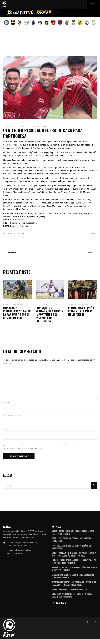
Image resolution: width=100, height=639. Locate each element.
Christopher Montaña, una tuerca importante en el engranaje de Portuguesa (49, 314)
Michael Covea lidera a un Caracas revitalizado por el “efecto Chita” (73, 532)
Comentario (10, 363)
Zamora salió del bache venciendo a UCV (69, 589)
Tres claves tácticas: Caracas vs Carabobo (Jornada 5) (71, 540)
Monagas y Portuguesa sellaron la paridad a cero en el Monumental (17, 313)
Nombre (7, 402)
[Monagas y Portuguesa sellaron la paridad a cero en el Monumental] (17, 289)
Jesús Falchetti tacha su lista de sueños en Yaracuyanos (71, 547)
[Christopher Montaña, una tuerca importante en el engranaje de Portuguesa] (50, 289)
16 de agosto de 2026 (79, 305)
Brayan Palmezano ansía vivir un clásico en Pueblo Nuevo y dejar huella (74, 569)
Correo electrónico (14, 416)
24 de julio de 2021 (36, 126)
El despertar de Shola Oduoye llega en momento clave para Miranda (73, 576)
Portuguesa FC (10, 233)
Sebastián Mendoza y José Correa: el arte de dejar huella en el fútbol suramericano (74, 583)
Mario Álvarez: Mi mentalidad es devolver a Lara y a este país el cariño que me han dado (74, 554)
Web (5, 429)
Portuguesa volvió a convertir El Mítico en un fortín (81, 311)
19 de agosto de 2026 (46, 305)
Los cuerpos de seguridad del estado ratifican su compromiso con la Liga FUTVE (74, 561)
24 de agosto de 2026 (14, 305)
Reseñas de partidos (14, 126)
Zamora (23, 233)
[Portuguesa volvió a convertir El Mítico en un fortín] (82, 289)
